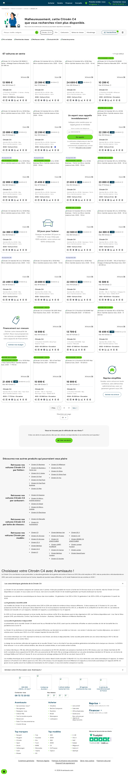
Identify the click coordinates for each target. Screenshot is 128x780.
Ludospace (53, 719)
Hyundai (38, 738)
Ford (36, 743)
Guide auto (76, 714)
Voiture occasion (16, 9)
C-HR (74, 735)
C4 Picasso (53, 748)
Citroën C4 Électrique (38, 512)
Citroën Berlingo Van (58, 532)
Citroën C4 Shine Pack (58, 474)
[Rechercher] (36, 32)
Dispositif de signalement (65, 763)
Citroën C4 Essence (37, 495)
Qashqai (75, 751)
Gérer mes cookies (87, 761)
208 (51, 735)
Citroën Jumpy (76, 550)
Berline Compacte (56, 708)
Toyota (37, 751)
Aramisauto (5, 9)
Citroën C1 (34, 552)
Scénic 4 (75, 748)
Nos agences (20, 708)
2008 (52, 738)
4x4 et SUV (76, 706)
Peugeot (19, 738)
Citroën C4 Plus (56, 468)
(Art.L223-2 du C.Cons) (83, 148)
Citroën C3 (34, 532)
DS (36, 753)
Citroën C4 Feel (36, 476)
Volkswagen (20, 748)
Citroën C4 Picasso (57, 536)
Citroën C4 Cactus (57, 550)
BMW (37, 745)
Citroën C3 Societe (57, 559)
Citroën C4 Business (38, 464)
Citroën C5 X (35, 542)
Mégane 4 (75, 745)
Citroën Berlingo (36, 546)
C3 (51, 745)
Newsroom (20, 719)
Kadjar (74, 743)
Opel (18, 743)
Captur (52, 751)
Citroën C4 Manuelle (38, 519)
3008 (52, 743)
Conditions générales (26, 761)
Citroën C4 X (35, 549)
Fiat (36, 735)
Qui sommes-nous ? (23, 706)
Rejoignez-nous (21, 711)
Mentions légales (43, 761)
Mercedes (38, 748)
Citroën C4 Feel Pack (38, 480)
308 (51, 740)
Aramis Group (21, 724)
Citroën (19, 740)
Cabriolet (75, 708)
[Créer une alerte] (4, 771)
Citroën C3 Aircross (37, 539)
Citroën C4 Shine (56, 471)
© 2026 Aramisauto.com (64, 770)
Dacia (18, 745)
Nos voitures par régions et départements (78, 718)
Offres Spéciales (78, 711)
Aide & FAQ (20, 714)
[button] (51, 32)
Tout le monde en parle (24, 716)
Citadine (53, 706)
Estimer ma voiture (112, 394)
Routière (53, 711)
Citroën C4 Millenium (58, 464)
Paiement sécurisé (103, 761)
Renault (19, 735)
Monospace (54, 716)
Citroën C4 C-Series (38, 473)
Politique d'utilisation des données (65, 761)
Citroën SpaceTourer (78, 553)
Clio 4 (74, 738)
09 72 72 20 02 (22, 695)
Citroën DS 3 (75, 532)
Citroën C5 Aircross (37, 536)
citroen (26, 9)
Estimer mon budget (15, 345)
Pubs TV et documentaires (25, 721)
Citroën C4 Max (36, 488)
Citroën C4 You (56, 478)
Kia (36, 740)
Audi (18, 751)
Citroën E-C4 (75, 536)
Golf (73, 740)
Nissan (18, 753)
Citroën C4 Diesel (37, 504)
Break (52, 714)
